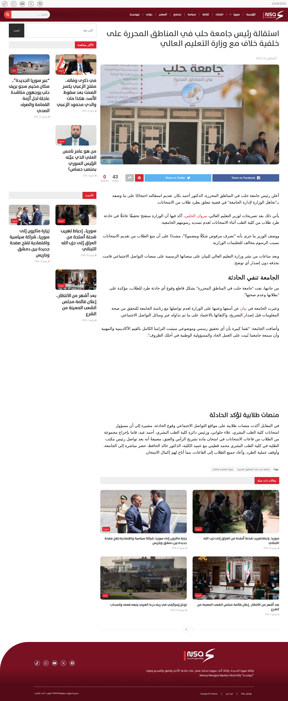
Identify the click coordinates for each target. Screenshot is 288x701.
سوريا (236, 14)
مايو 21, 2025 (88, 111)
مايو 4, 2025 (89, 176)
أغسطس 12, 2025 (266, 58)
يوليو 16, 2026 (271, 548)
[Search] (7, 14)
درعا (105, 595)
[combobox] (61, 30)
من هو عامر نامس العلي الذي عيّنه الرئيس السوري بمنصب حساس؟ (79, 160)
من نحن (229, 694)
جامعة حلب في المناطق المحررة (253, 469)
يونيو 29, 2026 (177, 610)
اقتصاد (219, 14)
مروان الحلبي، (195, 216)
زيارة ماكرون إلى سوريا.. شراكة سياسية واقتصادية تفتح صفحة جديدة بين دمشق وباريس (146, 540)
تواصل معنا (246, 694)
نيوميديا (134, 14)
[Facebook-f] (40, 4)
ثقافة (205, 14)
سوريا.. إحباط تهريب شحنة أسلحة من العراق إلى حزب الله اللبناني (241, 540)
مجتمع (177, 14)
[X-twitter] (31, 4)
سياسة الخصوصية (208, 694)
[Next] (186, 629)
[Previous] (193, 629)
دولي (149, 14)
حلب (14, 70)
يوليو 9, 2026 (178, 548)
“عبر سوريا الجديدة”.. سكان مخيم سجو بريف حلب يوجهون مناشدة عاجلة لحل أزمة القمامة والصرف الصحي (29, 95)
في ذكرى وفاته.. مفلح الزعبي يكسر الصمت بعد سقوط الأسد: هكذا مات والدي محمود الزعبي (76, 92)
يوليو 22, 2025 (41, 117)
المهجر (163, 14)
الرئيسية (250, 14)
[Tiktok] (5, 4)
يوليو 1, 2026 (271, 614)
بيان (243, 308)
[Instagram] (13, 4)
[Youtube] (22, 4)
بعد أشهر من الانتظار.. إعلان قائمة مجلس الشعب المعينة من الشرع (238, 607)
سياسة (192, 14)
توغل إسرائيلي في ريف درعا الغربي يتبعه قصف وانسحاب (148, 604)
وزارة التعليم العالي (223, 469)
